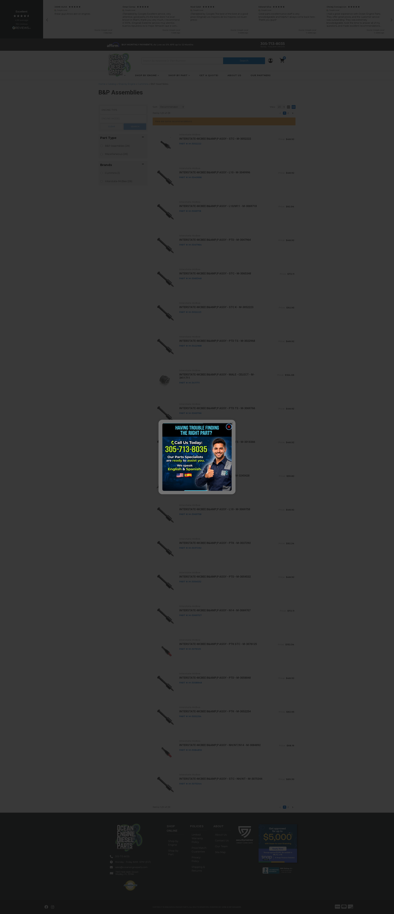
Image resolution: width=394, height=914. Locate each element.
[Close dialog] (229, 426)
